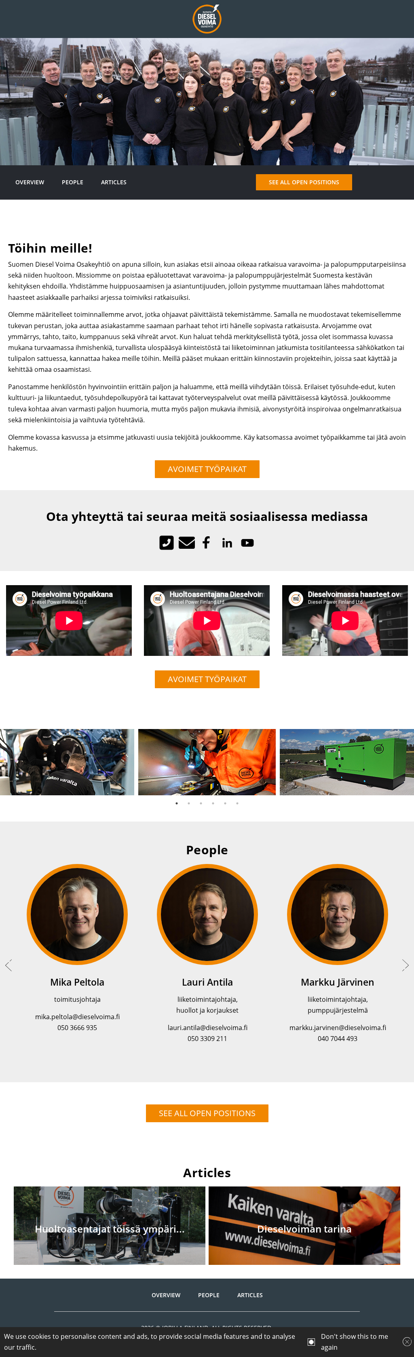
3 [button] (201, 803)
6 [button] (237, 803)
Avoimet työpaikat (207, 469)
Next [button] (405, 965)
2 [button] (189, 803)
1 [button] (177, 803)
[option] (207, 762)
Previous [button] (8, 965)
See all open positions (304, 182)
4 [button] (213, 803)
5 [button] (225, 803)
